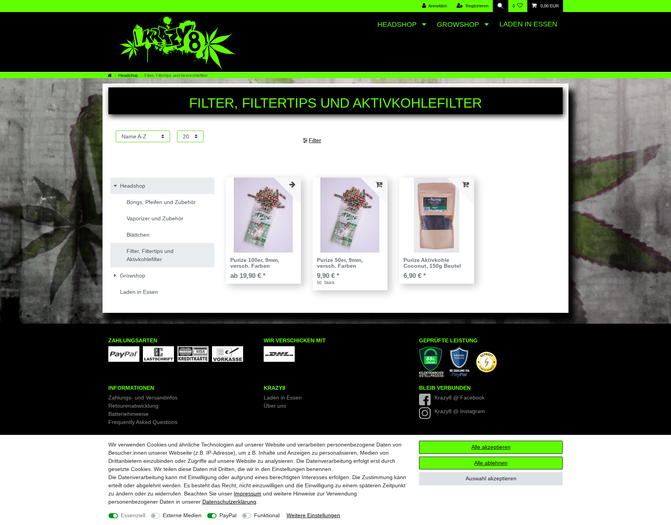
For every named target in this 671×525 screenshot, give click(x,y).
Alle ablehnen (491, 463)
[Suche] (500, 6)
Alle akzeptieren (491, 447)
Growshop (459, 24)
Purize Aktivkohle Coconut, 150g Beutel (432, 263)
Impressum (247, 493)
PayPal (227, 515)
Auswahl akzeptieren (491, 478)
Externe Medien (182, 515)
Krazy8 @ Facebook (460, 397)
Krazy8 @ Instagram (460, 411)
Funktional (267, 515)
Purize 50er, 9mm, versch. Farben (340, 263)
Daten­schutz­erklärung (229, 502)
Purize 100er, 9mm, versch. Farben (254, 263)
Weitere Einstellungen (313, 515)
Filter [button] (315, 140)
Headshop (398, 24)
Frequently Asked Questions (142, 422)
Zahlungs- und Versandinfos (142, 397)
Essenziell (133, 515)
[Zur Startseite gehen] (110, 75)
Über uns (275, 406)
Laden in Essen (528, 24)
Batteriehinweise (128, 414)
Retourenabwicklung (133, 406)
